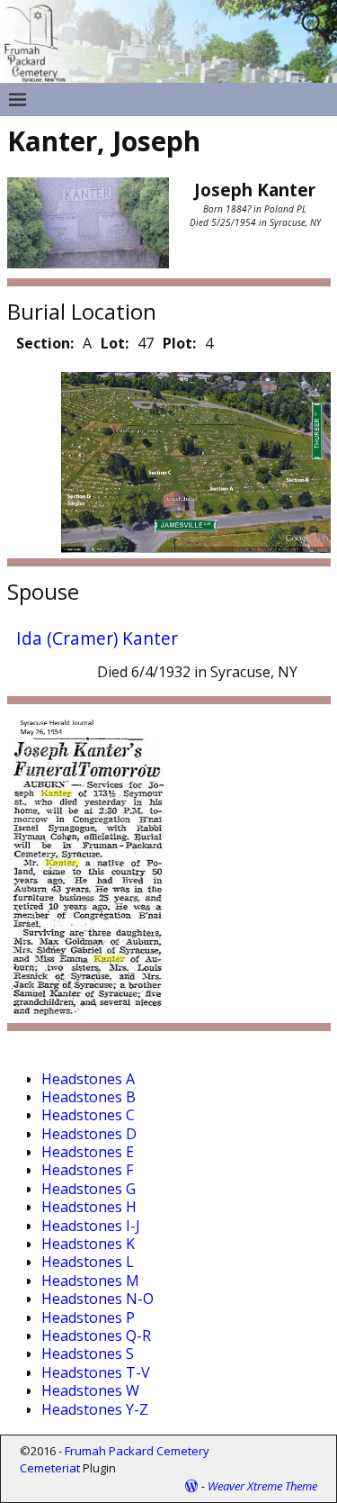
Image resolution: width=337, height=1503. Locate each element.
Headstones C (88, 1115)
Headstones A (88, 1079)
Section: (45, 343)
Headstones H (89, 1207)
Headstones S (87, 1353)
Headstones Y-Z (94, 1409)
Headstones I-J (90, 1226)
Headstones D (89, 1134)
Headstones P (88, 1317)
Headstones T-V (95, 1372)
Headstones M (90, 1280)
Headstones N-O (97, 1298)
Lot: (115, 343)
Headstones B (88, 1097)
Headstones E (87, 1152)
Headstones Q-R (96, 1335)
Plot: (179, 343)
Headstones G (88, 1189)
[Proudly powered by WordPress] (191, 1486)
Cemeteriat (50, 1468)
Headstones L (87, 1262)
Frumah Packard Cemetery (137, 1451)
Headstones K (88, 1244)
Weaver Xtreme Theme (262, 1486)
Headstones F (87, 1170)
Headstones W (90, 1390)
